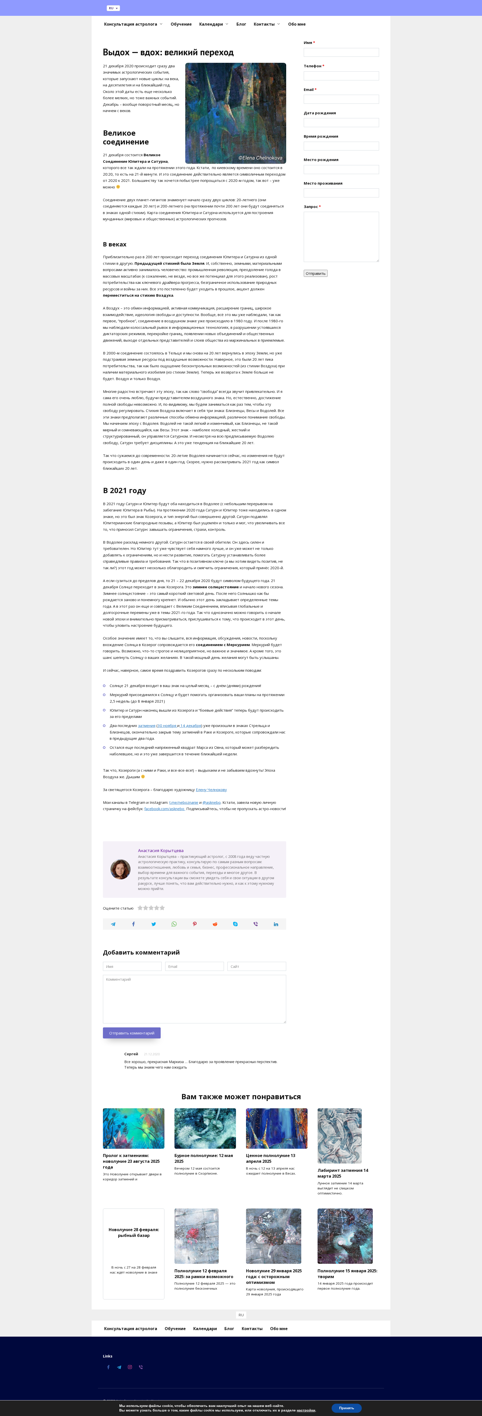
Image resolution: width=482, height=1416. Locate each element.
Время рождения (321, 136)
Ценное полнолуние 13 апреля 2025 (270, 1158)
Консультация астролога (130, 24)
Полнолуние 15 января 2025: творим (347, 1273)
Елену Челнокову (211, 789)
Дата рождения (320, 112)
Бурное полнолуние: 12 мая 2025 (203, 1158)
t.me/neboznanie (183, 802)
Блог (241, 24)
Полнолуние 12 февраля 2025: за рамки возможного (203, 1273)
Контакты (264, 24)
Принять (346, 1408)
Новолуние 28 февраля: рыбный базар (134, 1232)
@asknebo (212, 802)
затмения (146, 725)
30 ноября (167, 725)
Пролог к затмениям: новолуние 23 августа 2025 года (131, 1161)
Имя (309, 42)
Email (310, 89)
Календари (211, 24)
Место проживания (323, 183)
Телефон (314, 65)
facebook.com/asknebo (164, 808)
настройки (306, 1410)
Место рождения (321, 159)
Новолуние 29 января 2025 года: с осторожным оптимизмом (274, 1276)
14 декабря (190, 725)
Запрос (312, 206)
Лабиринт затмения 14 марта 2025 (343, 1173)
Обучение (181, 24)
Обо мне (297, 24)
